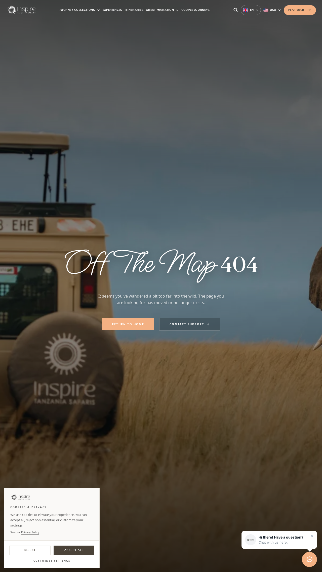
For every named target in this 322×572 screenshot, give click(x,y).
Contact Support (187, 324)
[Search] (235, 10)
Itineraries (134, 10)
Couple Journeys (195, 10)
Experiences (112, 10)
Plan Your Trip (299, 10)
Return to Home (128, 324)
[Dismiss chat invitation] (312, 536)
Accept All (74, 550)
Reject (30, 550)
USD (273, 10)
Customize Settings (51, 560)
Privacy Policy (30, 532)
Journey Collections (77, 10)
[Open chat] (309, 559)
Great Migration (160, 10)
